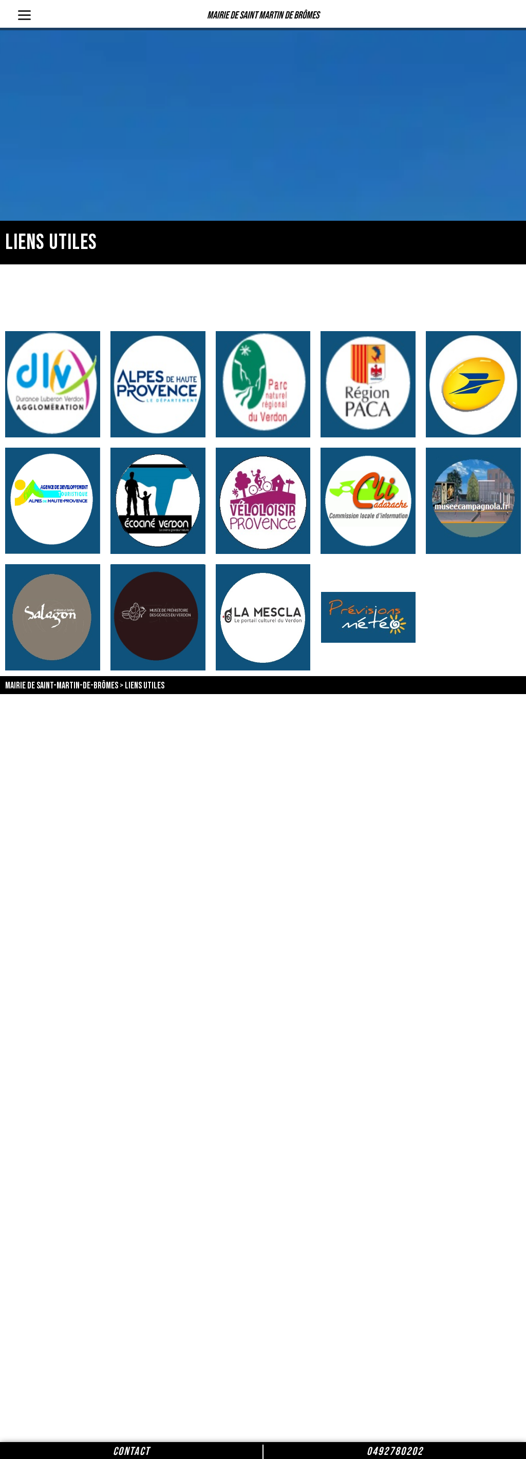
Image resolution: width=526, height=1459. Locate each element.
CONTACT (131, 1451)
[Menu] (24, 14)
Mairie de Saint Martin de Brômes (263, 15)
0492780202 (395, 1451)
